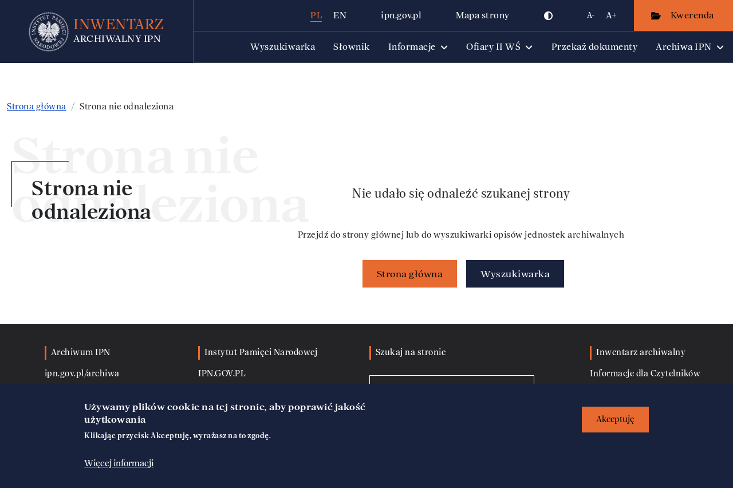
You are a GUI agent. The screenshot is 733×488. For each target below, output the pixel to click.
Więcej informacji (118, 463)
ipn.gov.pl (401, 15)
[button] (548, 15)
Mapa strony (483, 15)
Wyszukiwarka (282, 46)
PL (316, 15)
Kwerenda (693, 15)
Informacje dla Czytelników (645, 374)
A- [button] (590, 15)
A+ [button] (611, 15)
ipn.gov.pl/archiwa (82, 374)
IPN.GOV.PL (222, 374)
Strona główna (36, 106)
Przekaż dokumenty (594, 46)
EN (339, 15)
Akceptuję (615, 420)
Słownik (351, 46)
